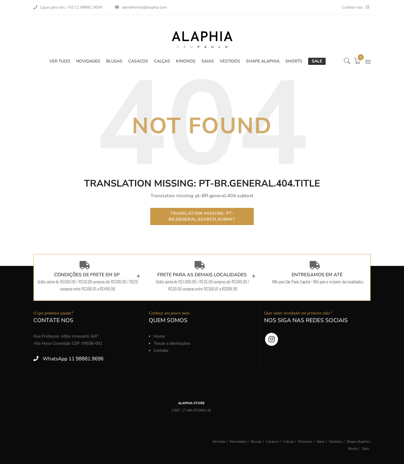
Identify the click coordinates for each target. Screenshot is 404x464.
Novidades (238, 441)
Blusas (256, 441)
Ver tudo (219, 441)
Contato (160, 350)
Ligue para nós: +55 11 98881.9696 (71, 7)
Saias (320, 441)
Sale (365, 448)
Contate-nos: (352, 7)
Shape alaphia (358, 441)
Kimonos (305, 441)
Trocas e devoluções (171, 343)
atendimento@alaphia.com (144, 7)
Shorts (353, 448)
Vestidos (335, 441)
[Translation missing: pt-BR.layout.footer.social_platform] (367, 7)
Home (159, 336)
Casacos (272, 441)
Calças (288, 441)
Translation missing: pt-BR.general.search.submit (202, 216)
